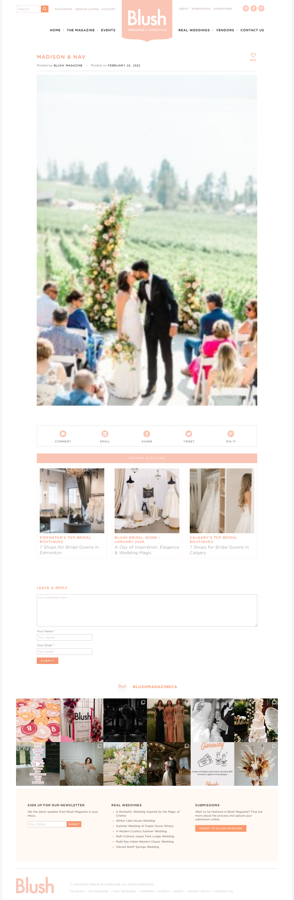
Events (108, 30)
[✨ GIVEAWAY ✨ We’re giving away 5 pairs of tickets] (212, 764)
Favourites (63, 9)
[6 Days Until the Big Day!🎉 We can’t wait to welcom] (38, 764)
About (184, 8)
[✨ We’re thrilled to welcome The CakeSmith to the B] (256, 720)
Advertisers (222, 8)
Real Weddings (194, 30)
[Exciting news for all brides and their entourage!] (169, 720)
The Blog (77, 891)
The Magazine (81, 30)
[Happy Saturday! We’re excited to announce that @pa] (256, 764)
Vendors (225, 30)
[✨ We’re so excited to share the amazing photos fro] (81, 720)
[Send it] (249, 103)
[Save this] (249, 82)
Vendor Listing (87, 9)
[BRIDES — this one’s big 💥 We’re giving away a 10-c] (125, 720)
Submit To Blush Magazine (220, 828)
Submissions (201, 8)
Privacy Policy (199, 891)
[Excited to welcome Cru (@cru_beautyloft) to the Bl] (81, 764)
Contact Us (252, 30)
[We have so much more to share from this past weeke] (38, 720)
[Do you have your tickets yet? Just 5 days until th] (212, 720)
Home (55, 30)
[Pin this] (249, 92)
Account (108, 9)
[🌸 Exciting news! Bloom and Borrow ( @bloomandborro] (125, 764)
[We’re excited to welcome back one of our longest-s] (169, 764)
